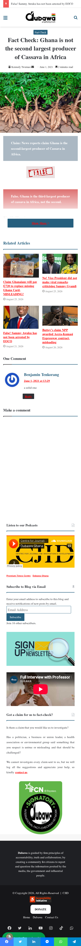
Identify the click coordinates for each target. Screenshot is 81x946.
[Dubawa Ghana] (40, 17)
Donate (40, 909)
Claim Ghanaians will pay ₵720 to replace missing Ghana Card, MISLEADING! (20, 288)
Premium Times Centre (18, 576)
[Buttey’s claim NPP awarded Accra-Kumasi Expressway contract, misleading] (60, 316)
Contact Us (51, 917)
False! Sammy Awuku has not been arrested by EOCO (42, 4)
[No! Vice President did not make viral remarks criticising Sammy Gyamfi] (60, 264)
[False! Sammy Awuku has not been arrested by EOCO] (21, 317)
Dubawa (37, 917)
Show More (39, 223)
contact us (21, 772)
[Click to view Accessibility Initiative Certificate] (40, 901)
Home (26, 917)
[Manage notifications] (9, 936)
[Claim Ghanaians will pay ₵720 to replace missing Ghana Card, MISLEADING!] (21, 266)
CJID (65, 893)
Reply (28, 396)
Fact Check (40, 32)
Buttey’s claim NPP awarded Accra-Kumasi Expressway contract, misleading (57, 336)
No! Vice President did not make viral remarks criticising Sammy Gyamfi (59, 282)
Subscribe (15, 617)
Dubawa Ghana (41, 576)
